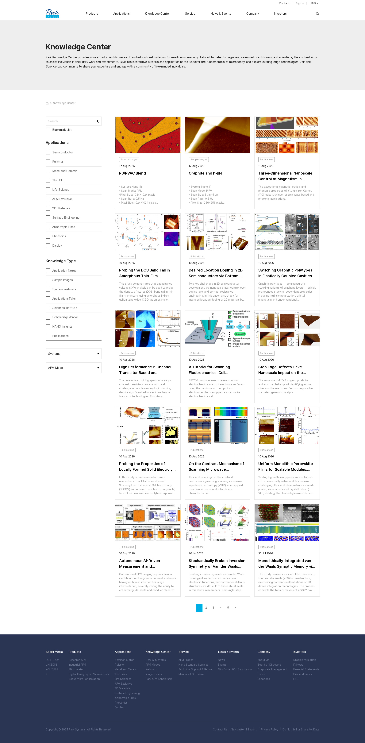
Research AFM (77, 659)
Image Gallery (154, 674)
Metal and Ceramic (64, 171)
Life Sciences (123, 678)
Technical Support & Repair (195, 669)
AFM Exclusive (62, 199)
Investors (280, 13)
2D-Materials (61, 208)
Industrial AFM (77, 664)
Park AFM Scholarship (159, 678)
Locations (264, 678)
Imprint (252, 729)
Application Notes (64, 270)
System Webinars (64, 289)
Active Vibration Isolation (84, 678)
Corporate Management (272, 669)
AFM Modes (153, 664)
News (221, 659)
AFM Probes (186, 659)
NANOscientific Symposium (235, 669)
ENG (313, 3)
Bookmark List (62, 130)
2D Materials (122, 688)
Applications (121, 13)
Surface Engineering (65, 217)
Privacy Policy (269, 729)
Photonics (59, 236)
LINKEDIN (51, 664)
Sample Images (62, 280)
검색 (96, 121)
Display (57, 245)
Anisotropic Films (63, 227)
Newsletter (238, 729)
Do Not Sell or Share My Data (300, 729)
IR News (298, 664)
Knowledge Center (157, 13)
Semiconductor (62, 152)
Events (222, 664)
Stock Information (304, 659)
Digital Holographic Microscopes (89, 674)
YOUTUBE (52, 669)
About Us (263, 659)
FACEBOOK (52, 659)
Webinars (151, 669)
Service (190, 13)
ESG (295, 678)
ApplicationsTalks (64, 298)
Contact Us (220, 729)
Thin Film (58, 180)
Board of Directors (269, 664)
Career (262, 674)
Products (92, 13)
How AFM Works (156, 659)
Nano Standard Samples (193, 664)
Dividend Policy (302, 674)
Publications (60, 336)
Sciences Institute (64, 308)
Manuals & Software (191, 674)
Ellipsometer (76, 669)
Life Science (60, 189)
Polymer (57, 162)
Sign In (300, 3)
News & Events (220, 13)
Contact (284, 3)
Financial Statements (306, 669)
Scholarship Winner (65, 317)
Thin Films (121, 674)
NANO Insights (62, 326)
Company (252, 13)
